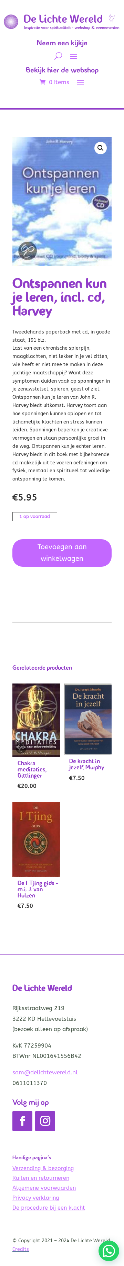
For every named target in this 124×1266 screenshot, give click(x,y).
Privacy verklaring (35, 1198)
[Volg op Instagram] (45, 1121)
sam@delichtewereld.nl (45, 1072)
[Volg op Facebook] (22, 1121)
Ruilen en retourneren (40, 1178)
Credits (20, 1249)
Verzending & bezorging (43, 1168)
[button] (100, 148)
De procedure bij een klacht (48, 1208)
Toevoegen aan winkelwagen (62, 553)
